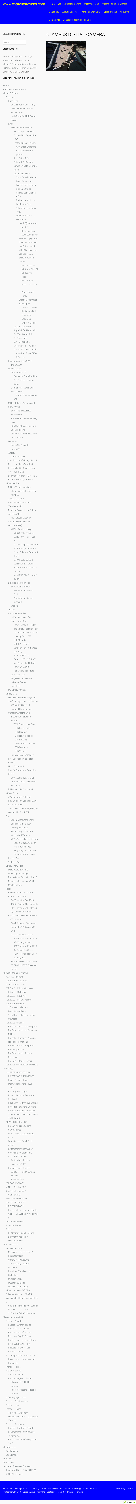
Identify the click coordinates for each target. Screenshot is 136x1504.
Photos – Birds (12, 1405)
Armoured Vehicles (17, 613)
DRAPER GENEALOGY (16, 1191)
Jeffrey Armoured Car (21, 617)
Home (52, 4)
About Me (124, 12)
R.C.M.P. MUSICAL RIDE (22, 934)
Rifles (10, 124)
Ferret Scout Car (18, 621)
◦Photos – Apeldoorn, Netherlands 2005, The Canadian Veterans (23, 1417)
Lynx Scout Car (18, 674)
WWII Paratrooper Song (25, 724)
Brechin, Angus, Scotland (19, 1126)
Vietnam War (14, 862)
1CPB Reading (20, 739)
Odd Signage (12, 1455)
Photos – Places (13, 1409)
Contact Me (54, 20)
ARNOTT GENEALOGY (16, 1187)
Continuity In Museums (18, 1260)
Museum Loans (15, 1279)
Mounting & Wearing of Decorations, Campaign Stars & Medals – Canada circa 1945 (22, 877)
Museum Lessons (14, 1248)
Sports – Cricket (15, 1374)
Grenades (12, 441)
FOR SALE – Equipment (16, 996)
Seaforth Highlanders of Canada (23, 701)
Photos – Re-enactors (16, 1424)
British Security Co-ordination (21, 789)
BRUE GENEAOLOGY (15, 1183)
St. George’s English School (21, 1233)
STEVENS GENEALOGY (16, 1122)
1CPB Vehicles (20, 751)
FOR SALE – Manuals (15, 1003)
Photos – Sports (13, 1370)
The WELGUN (17, 365)
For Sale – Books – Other (20, 1061)
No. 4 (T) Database (28, 223)
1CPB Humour (20, 732)
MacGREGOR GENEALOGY (18, 1072)
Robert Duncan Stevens (19, 1168)
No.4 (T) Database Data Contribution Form (30, 231)
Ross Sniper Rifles (22, 158)
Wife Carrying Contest (16, 1397)
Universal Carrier (18, 682)
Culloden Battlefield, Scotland (21, 1110)
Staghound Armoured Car (23, 678)
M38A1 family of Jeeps (22, 529)
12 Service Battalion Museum (21, 1313)
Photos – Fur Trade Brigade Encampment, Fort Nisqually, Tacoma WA (21, 1432)
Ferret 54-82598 (21, 667)
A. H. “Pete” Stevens (17, 1156)
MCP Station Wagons (21, 518)
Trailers (11, 609)
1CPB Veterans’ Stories (24, 743)
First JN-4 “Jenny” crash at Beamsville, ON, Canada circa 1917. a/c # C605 (21, 468)
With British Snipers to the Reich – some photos (26, 151)
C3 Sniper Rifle (20, 338)
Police (8, 889)
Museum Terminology (18, 1286)
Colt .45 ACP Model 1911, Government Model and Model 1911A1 (23, 108)
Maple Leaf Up (15, 885)
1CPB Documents (22, 728)
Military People (12, 793)
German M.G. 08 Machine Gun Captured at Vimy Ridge (25, 380)
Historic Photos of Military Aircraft (21, 460)
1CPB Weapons (21, 747)
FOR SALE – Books (15, 1022)
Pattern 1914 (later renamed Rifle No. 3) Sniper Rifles (25, 166)
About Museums (69, 12)
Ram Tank (15, 686)
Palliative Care (17, 1179)
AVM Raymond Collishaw (19, 797)
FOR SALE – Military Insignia (18, 1000)
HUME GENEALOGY (14, 1206)
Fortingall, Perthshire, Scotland (22, 1107)
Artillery (11, 453)
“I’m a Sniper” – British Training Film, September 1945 (25, 135)
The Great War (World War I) (21, 820)
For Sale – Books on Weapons (22, 1026)
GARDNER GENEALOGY (16, 1198)
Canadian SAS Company (22, 755)
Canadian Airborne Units (19, 713)
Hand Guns (13, 101)
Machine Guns (14, 368)
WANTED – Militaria (14, 977)
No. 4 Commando (16, 766)
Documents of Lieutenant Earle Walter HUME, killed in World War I (23, 1214)
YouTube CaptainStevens (69, 4)
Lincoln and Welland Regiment (22, 697)
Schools (9, 1229)
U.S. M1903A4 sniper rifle (25, 349)
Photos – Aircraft (14, 1321)
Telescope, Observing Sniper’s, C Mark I (29, 319)
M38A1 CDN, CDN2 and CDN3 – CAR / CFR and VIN (24, 537)
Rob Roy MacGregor (17, 1091)
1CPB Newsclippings (23, 736)
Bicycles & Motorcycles (19, 583)
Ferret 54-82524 (21, 655)
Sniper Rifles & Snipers (21, 127)
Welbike (14, 606)
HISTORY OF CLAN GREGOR (21, 1076)
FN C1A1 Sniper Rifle (23, 334)
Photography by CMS (90, 12)
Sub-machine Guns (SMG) (20, 361)
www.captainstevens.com (24, 4)
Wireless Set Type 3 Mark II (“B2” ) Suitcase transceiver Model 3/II (23, 782)
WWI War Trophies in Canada (24, 839)
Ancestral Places (13, 1225)
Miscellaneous (110, 12)
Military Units (11, 693)
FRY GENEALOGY (14, 1194)
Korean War (13, 858)
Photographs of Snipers (25, 143)
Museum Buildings (16, 1283)
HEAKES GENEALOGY (16, 1202)
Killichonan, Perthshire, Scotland (23, 1103)
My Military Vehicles (17, 690)
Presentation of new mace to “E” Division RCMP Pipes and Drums (24, 965)
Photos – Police (13, 1367)
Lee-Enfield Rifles (22, 173)
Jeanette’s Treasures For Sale (77, 20)
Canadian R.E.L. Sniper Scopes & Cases (26, 258)
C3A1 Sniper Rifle (22, 342)
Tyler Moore (128, 1489)
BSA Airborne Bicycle (21, 586)
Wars (8, 816)
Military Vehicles (13, 483)
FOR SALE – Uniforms (16, 992)
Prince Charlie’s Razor (18, 1080)
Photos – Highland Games (20, 1378)
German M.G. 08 (18, 372)
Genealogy (54, 12)
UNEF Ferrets (20, 640)
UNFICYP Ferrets (21, 644)
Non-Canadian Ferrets (24, 671)
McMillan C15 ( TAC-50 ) (25, 346)
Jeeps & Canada (16, 498)
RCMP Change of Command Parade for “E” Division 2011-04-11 (24, 927)
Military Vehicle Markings (19, 487)
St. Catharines (14, 1130)
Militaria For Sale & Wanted (114, 4)
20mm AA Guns (18, 456)
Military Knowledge (14, 866)
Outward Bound (15, 1240)
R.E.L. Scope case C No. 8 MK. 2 (30, 284)
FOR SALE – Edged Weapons (19, 988)
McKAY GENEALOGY (15, 1221)
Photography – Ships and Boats (20, 1355)
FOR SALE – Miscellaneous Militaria (22, 1064)
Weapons (10, 97)
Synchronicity (12, 1451)
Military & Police (91, 4)
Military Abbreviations (18, 869)
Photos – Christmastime (17, 1401)
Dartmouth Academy (18, 1237)
